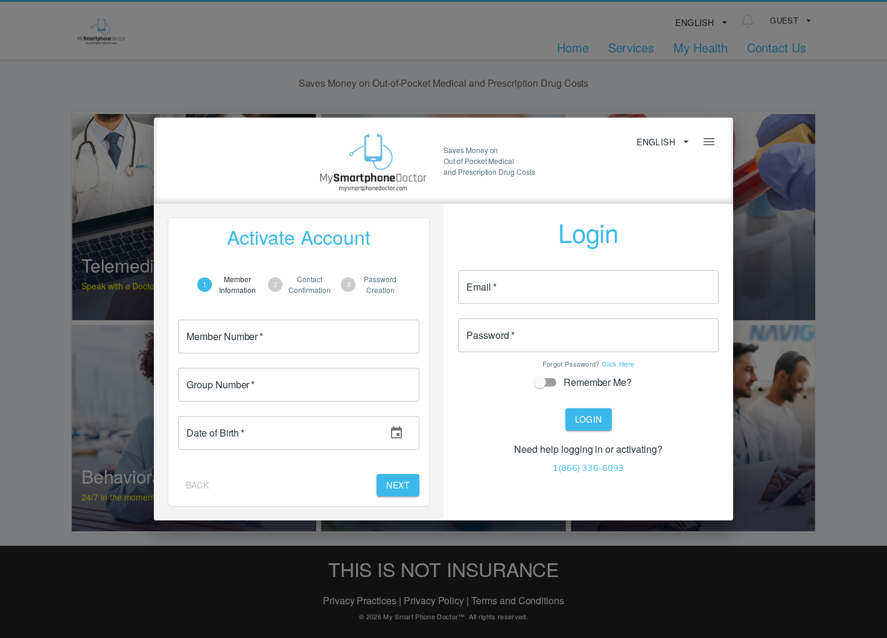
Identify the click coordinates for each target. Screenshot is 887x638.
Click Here (618, 363)
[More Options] (709, 141)
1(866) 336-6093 (588, 468)
